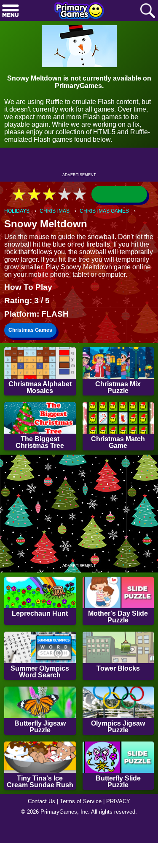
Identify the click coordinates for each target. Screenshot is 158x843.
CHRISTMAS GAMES (104, 211)
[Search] (147, 11)
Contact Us (41, 801)
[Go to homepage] (79, 11)
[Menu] (10, 11)
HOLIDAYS (16, 211)
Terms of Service (81, 801)
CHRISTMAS (55, 211)
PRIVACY (118, 801)
